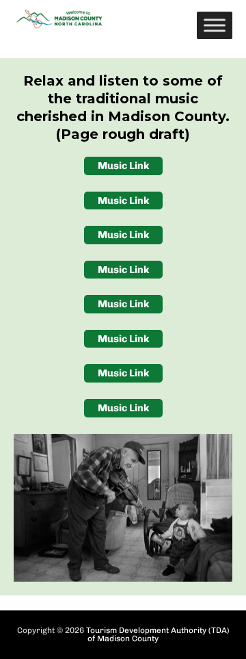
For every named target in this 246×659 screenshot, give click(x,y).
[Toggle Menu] (215, 24)
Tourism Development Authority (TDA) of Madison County (158, 634)
